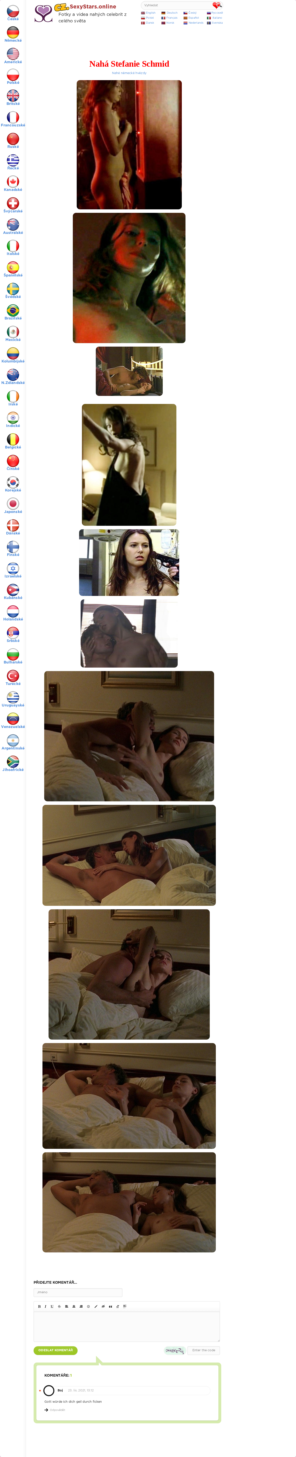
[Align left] (66, 1306)
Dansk (150, 23)
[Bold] (39, 1306)
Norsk (170, 23)
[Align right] (81, 1306)
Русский (217, 13)
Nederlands (196, 23)
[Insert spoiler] (124, 1306)
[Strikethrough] (59, 1306)
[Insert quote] (110, 1306)
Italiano (217, 18)
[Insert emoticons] (88, 1306)
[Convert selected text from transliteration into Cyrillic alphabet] (117, 1306)
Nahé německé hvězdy (129, 73)
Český (193, 13)
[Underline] (52, 1306)
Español (194, 18)
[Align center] (74, 1306)
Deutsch (172, 13)
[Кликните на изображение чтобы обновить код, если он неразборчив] (175, 1350)
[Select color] (96, 1306)
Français (171, 18)
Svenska (217, 23)
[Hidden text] (103, 1306)
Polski (150, 18)
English (150, 13)
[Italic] (45, 1306)
